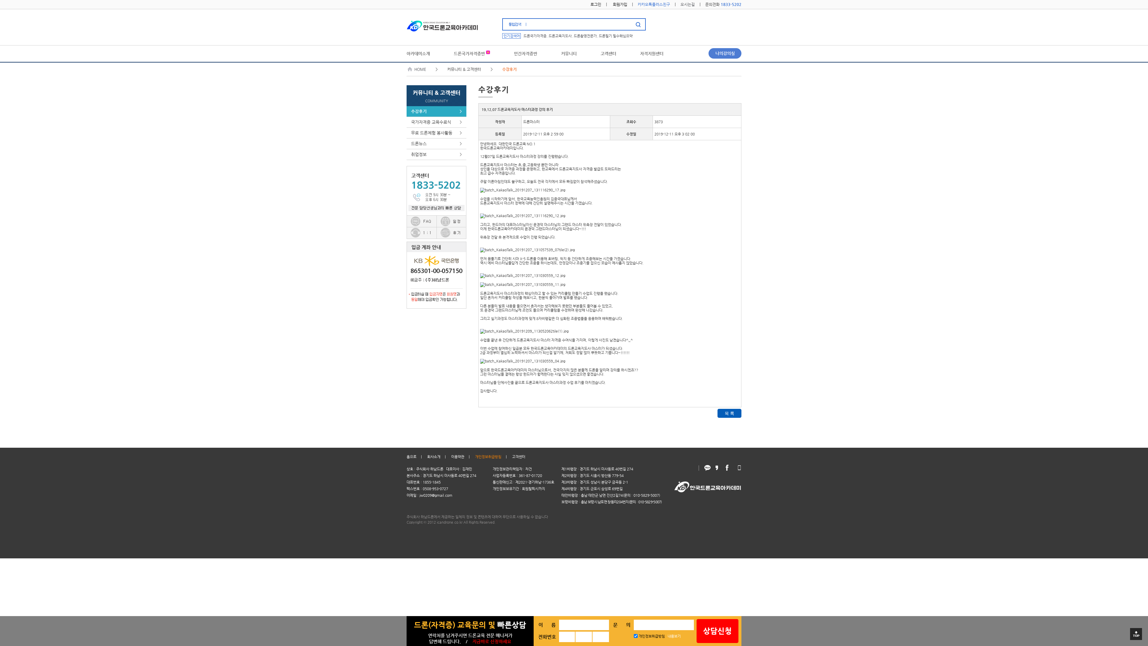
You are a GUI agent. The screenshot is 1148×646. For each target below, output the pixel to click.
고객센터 (518, 457)
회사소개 (433, 457)
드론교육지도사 (560, 36)
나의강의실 (725, 53)
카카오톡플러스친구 (654, 4)
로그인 (595, 4)
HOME (420, 69)
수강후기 (436, 111)
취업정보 (436, 154)
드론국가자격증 (534, 36)
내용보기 (674, 636)
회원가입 (620, 4)
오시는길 (687, 4)
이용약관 (457, 457)
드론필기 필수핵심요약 (616, 36)
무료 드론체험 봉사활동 (436, 132)
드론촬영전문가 (585, 36)
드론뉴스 (436, 143)
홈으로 (411, 457)
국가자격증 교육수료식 (436, 122)
